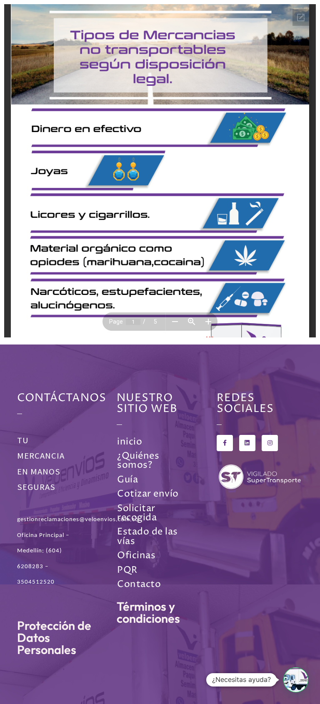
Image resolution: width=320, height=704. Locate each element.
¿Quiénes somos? (138, 460)
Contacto (139, 584)
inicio (129, 441)
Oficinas (136, 555)
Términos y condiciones (148, 612)
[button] (295, 679)
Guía (127, 479)
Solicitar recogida (137, 513)
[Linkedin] (247, 443)
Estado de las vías (147, 536)
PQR (127, 570)
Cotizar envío (148, 493)
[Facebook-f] (225, 443)
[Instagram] (270, 443)
